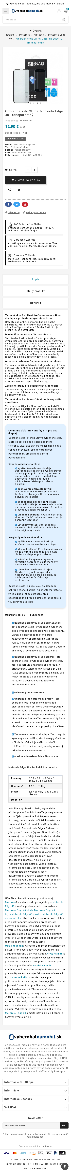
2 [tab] (34, 103)
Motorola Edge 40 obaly (19, 910)
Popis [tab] (35, 279)
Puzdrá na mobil (43, 965)
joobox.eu (47, 1146)
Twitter (16, 204)
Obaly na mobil (14, 945)
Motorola (10, 902)
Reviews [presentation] (35, 302)
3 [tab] (37, 103)
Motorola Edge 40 (15, 1013)
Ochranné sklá (19, 977)
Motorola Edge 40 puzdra (26, 914)
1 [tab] (30, 103)
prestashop (40, 1168)
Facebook (8, 204)
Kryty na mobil (55, 953)
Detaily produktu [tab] (35, 291)
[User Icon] (59, 11)
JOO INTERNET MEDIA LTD (32, 1164)
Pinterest (25, 204)
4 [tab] (40, 103)
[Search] (64, 20)
